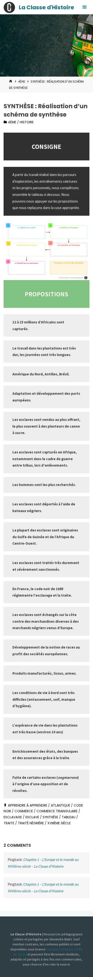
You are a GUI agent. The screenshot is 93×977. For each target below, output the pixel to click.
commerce (24, 811)
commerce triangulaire (57, 811)
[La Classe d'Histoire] (9, 7)
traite (9, 823)
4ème (21, 81)
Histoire (27, 122)
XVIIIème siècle (59, 823)
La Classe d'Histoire (46, 7)
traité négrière (31, 823)
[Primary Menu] (84, 7)
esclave (32, 817)
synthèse (50, 817)
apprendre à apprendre (27, 805)
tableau (68, 817)
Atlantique (60, 805)
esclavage (13, 817)
